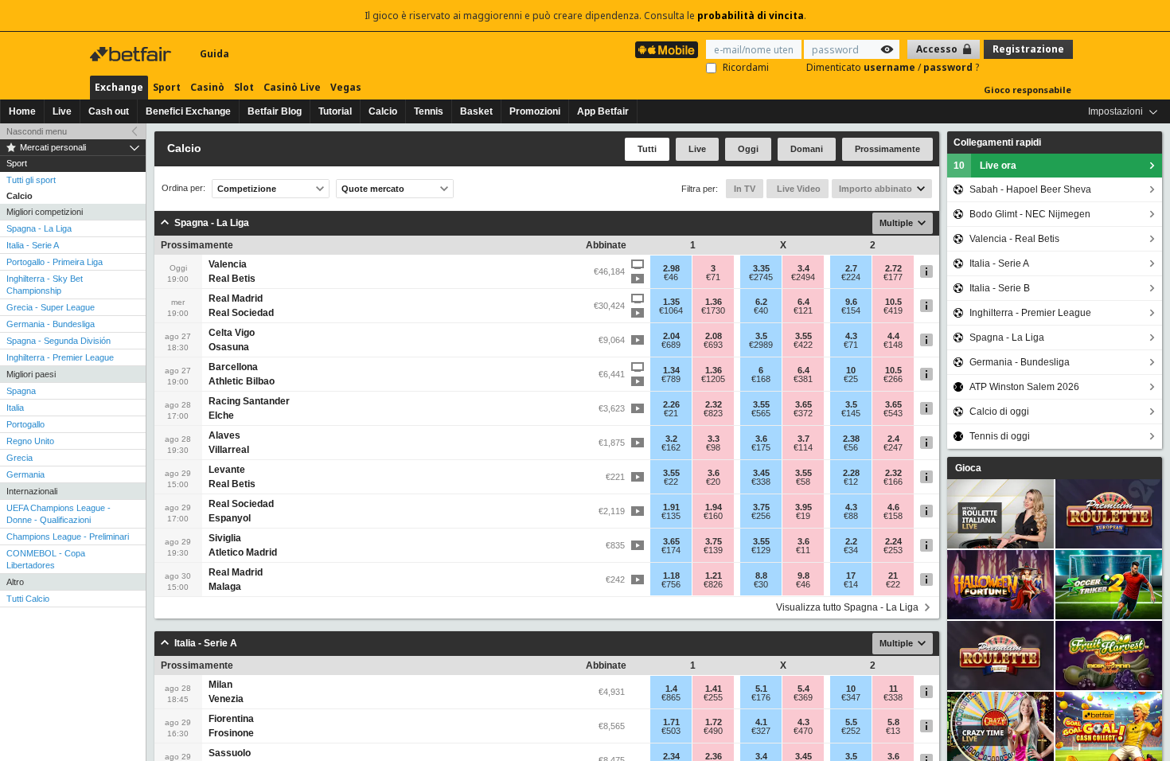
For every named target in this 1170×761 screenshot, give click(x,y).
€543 (893, 413)
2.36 (713, 756)
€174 (671, 550)
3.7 (803, 439)
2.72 (893, 268)
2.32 (713, 404)
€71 (713, 277)
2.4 (893, 439)
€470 (803, 731)
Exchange (119, 87)
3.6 (761, 439)
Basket (476, 111)
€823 (713, 413)
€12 (851, 482)
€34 (851, 550)
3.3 (714, 439)
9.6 (851, 302)
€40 (761, 310)
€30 (761, 584)
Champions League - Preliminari (67, 536)
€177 (893, 277)
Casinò (207, 87)
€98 (713, 447)
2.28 (851, 473)
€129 (760, 550)
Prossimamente (887, 149)
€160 (713, 516)
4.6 (893, 507)
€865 (671, 697)
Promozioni (534, 111)
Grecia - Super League (50, 307)
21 (893, 576)
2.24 (893, 541)
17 (851, 576)
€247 (893, 447)
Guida (214, 53)
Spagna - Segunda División (58, 340)
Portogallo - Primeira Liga (54, 262)
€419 (893, 310)
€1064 (671, 310)
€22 (671, 482)
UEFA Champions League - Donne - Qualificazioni (58, 514)
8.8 (761, 576)
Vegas (345, 87)
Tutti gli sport (31, 180)
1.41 (713, 689)
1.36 (713, 302)
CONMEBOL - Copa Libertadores (45, 559)
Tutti (647, 149)
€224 (850, 277)
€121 (803, 310)
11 (893, 689)
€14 (851, 584)
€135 (671, 516)
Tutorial (335, 111)
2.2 (851, 541)
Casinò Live (292, 87)
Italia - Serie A (32, 245)
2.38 (851, 439)
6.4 (803, 302)
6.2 (761, 302)
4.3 (851, 336)
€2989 (761, 345)
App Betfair (603, 111)
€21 (671, 413)
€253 (893, 550)
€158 (893, 516)
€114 (803, 447)
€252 (850, 731)
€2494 (803, 277)
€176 (760, 697)
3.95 (803, 507)
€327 (760, 731)
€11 (803, 550)
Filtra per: (699, 188)
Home (22, 111)
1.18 (671, 576)
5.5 (851, 722)
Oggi (748, 149)
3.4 (803, 268)
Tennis (428, 111)
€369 (803, 697)
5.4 (803, 689)
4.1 (761, 722)
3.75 (761, 507)
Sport (167, 87)
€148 (893, 345)
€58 (803, 482)
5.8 (893, 722)
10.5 (893, 302)
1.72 (713, 722)
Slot (244, 87)
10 (851, 370)
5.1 (761, 689)
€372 (803, 413)
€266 (893, 379)
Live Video (797, 188)
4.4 (893, 336)
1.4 (671, 689)
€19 (803, 516)
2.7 (851, 268)
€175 (760, 447)
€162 (671, 447)
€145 (850, 413)
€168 (760, 379)
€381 (803, 379)
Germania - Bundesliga (50, 324)
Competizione (246, 188)
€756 (671, 584)
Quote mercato (372, 188)
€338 (760, 482)
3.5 (761, 336)
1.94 (713, 507)
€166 (893, 482)
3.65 (803, 404)
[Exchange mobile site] (666, 49)
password (949, 67)
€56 (851, 447)
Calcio (383, 111)
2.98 (671, 268)
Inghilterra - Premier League (60, 357)
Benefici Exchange (188, 111)
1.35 (671, 302)
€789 (671, 379)
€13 (893, 731)
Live (62, 111)
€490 (713, 731)
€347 (850, 697)
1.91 (671, 507)
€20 (713, 482)
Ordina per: (183, 188)
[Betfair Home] (132, 54)
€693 (713, 345)
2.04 (671, 336)
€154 (850, 310)
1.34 (671, 370)
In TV (744, 188)
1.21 (713, 576)
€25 (851, 379)
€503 (671, 731)
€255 (713, 697)
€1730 (713, 310)
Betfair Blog (275, 111)
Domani (806, 149)
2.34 (671, 756)
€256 (760, 516)
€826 (713, 584)
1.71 (671, 722)
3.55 (803, 336)
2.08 (713, 336)
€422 (803, 345)
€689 (671, 345)
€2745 (761, 277)
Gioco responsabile (1027, 90)
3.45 (761, 473)
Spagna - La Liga (39, 228)
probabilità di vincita (750, 15)
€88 (851, 516)
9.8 (803, 576)
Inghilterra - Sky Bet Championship (44, 284)
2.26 (671, 404)
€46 (671, 277)
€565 (760, 413)
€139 (713, 550)
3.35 (761, 268)
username (891, 67)
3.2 (671, 439)
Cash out (108, 111)
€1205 (713, 379)
